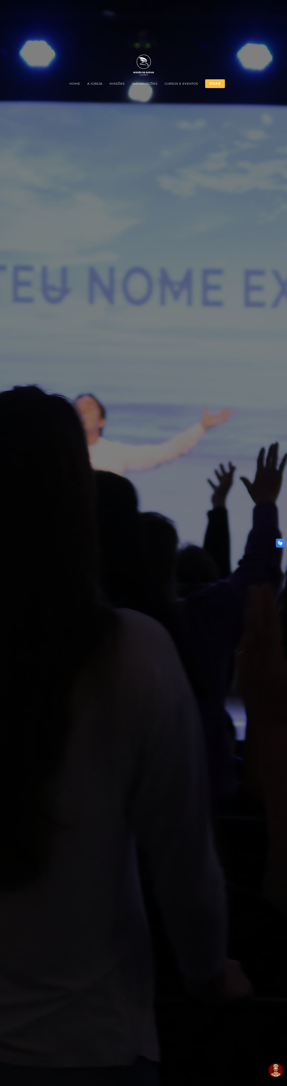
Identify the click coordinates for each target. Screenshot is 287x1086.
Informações (144, 83)
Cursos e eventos (181, 83)
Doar (215, 84)
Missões (117, 83)
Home (74, 83)
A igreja (94, 83)
